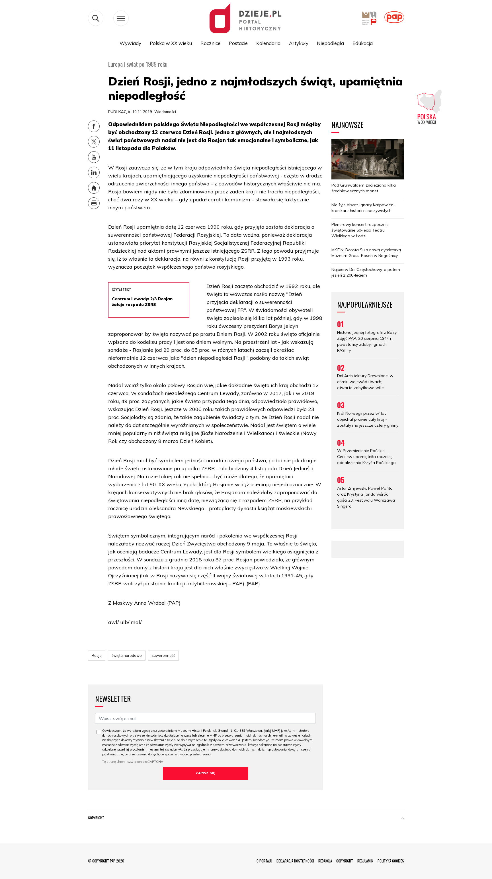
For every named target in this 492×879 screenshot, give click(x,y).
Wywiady (130, 43)
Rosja (97, 655)
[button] (402, 819)
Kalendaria (268, 43)
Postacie (238, 43)
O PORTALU (264, 861)
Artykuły (298, 43)
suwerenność (163, 655)
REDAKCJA (325, 861)
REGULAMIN (365, 861)
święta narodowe (127, 655)
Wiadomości (165, 111)
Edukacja (362, 43)
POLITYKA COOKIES (391, 861)
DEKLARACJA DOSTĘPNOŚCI (295, 861)
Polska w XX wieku (171, 43)
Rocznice (210, 43)
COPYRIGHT (344, 861)
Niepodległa (330, 43)
